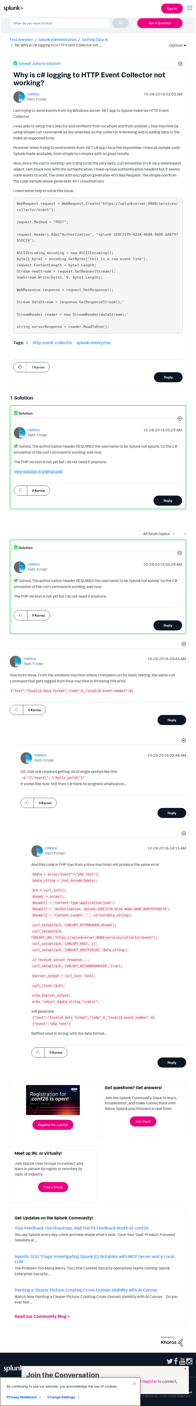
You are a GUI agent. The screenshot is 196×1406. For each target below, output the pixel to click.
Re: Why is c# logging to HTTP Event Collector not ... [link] (58, 45)
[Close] (134, 1383)
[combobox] (69, 23)
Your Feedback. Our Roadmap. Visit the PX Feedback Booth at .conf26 (82, 1227)
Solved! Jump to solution (39, 63)
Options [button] (174, 45)
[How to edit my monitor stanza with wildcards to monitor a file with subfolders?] (175, 533)
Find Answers (21, 39)
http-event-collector (52, 342)
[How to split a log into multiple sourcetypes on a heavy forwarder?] (184, 533)
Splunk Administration (57, 39)
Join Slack (143, 1121)
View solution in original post (38, 471)
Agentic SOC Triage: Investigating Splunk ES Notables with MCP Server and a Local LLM (94, 1259)
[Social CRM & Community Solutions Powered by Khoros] (172, 1340)
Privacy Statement (22, 1397)
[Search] (120, 23)
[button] (179, 64)
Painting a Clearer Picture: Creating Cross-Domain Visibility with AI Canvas (86, 1289)
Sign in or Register (141, 1381)
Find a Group (53, 1187)
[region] (70, 1391)
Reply (168, 377)
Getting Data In (95, 39)
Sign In (172, 8)
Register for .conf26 (53, 1125)
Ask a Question (160, 23)
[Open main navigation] (189, 8)
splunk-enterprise (93, 342)
